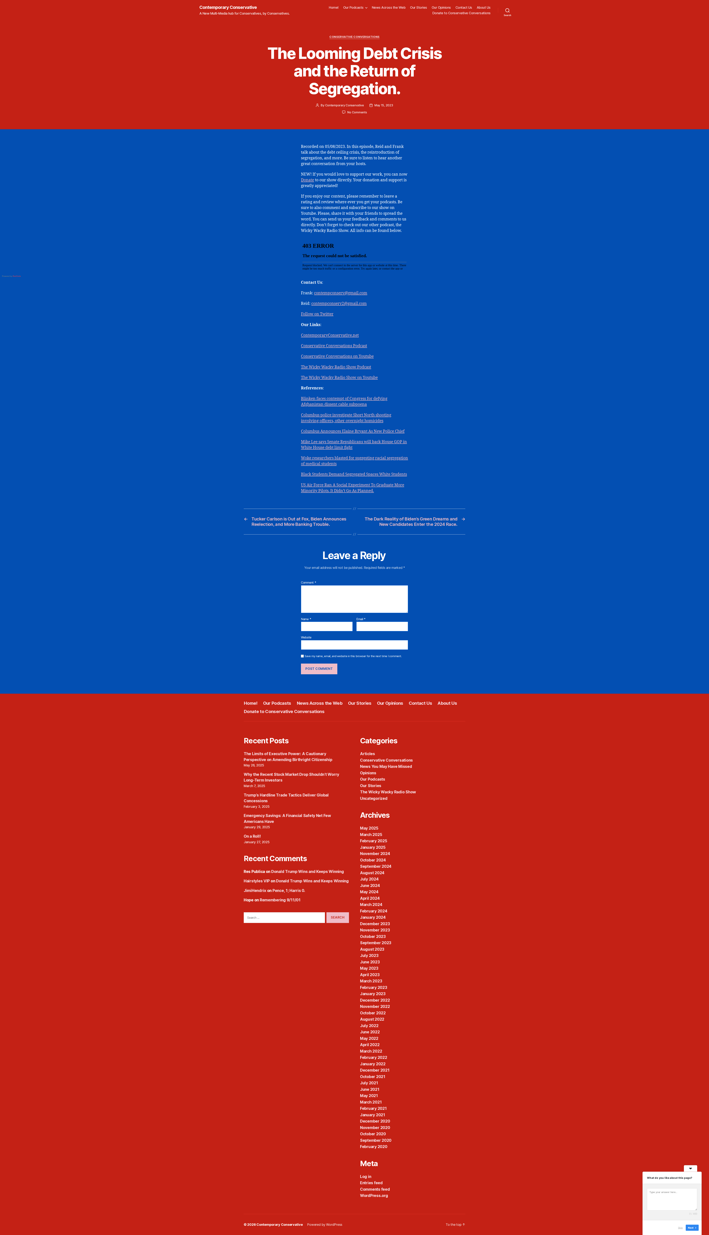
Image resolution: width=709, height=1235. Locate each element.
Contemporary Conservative (228, 7)
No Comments (357, 112)
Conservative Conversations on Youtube (337, 356)
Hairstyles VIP (257, 881)
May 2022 (369, 1038)
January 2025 (373, 847)
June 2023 (370, 962)
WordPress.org (374, 1195)
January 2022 (373, 1064)
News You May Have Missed (386, 766)
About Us (484, 7)
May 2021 (369, 1095)
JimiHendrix (255, 890)
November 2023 (375, 930)
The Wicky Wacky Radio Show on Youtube (339, 377)
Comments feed (375, 1189)
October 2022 (373, 1013)
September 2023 (375, 943)
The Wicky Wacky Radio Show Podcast (336, 367)
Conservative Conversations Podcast (334, 345)
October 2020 (373, 1134)
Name (306, 619)
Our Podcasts (353, 7)
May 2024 (369, 892)
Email (361, 619)
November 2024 (375, 853)
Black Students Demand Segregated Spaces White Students (354, 474)
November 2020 (375, 1127)
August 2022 (372, 1019)
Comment (308, 582)
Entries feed (371, 1183)
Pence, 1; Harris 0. (289, 890)
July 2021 (369, 1083)
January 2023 (373, 993)
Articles (367, 753)
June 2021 (369, 1089)
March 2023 (371, 981)
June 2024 (370, 885)
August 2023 (372, 949)
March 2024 (371, 904)
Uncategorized (374, 798)
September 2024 (375, 866)
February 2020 (373, 1146)
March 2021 (371, 1102)
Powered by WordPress (324, 1225)
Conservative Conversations (354, 37)
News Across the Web (389, 7)
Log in (365, 1176)
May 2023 (369, 968)
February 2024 (373, 911)
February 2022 (373, 1057)
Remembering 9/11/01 (280, 900)
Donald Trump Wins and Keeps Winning (307, 871)
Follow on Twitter (317, 314)
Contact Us (463, 7)
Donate (307, 180)
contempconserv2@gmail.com (339, 303)
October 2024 (373, 860)
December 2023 (375, 923)
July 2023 (369, 955)
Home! (334, 7)
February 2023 (373, 987)
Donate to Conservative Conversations (461, 13)
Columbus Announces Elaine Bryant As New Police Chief (353, 431)
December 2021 (375, 1070)
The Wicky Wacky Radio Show (388, 792)
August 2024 (372, 873)
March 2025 (371, 834)
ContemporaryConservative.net (330, 335)
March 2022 (371, 1051)
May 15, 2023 (383, 105)
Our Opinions (441, 7)
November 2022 (375, 1006)
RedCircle (17, 276)
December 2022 (375, 1000)
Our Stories (418, 7)
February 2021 (373, 1108)
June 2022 (370, 1032)
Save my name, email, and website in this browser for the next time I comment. (353, 656)
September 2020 (375, 1140)
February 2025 (373, 841)
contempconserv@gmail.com (340, 293)
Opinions (368, 773)
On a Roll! (252, 836)
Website (306, 637)
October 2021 (372, 1076)
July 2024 (369, 879)
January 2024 (373, 917)
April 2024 (370, 898)
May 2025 (369, 828)
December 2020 (375, 1121)
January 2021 (372, 1115)
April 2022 (369, 1044)
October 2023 (373, 936)
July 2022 (369, 1025)
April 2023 (369, 974)
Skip (680, 1227)
